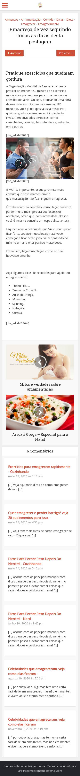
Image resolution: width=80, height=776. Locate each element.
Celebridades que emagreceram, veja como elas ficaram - (36, 671)
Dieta (69, 19)
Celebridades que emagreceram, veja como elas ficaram (36, 721)
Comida (48, 19)
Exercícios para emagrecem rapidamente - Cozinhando (39, 469)
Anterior (15, 53)
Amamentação (31, 19)
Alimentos (11, 19)
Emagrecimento (48, 24)
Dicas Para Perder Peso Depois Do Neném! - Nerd (34, 616)
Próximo (64, 53)
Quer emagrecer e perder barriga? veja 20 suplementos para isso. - (38, 515)
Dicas (60, 19)
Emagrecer (28, 24)
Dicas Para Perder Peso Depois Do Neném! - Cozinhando (34, 561)
